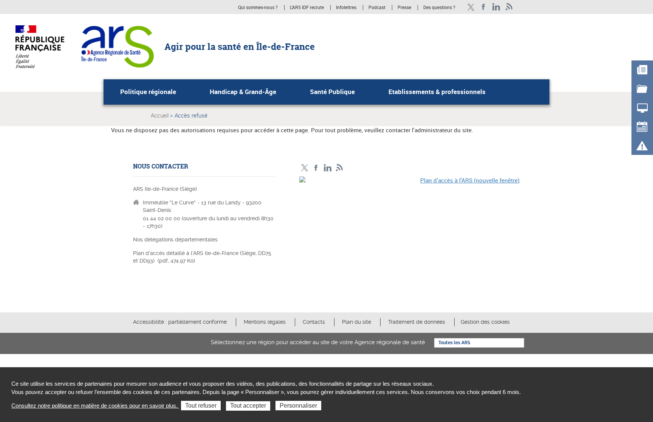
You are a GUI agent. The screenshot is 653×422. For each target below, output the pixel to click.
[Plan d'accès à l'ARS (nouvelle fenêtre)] (409, 228)
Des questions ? (439, 8)
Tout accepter (248, 405)
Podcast (376, 8)
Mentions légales (265, 322)
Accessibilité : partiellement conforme (180, 322)
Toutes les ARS (454, 342)
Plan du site (356, 322)
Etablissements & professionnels (437, 92)
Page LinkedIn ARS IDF (496, 7)
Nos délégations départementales (175, 240)
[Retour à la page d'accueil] (117, 46)
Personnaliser (298, 405)
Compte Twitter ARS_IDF (471, 7)
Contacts (314, 322)
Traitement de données (416, 322)
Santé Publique (332, 92)
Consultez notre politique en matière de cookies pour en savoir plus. (95, 405)
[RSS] (509, 7)
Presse (404, 8)
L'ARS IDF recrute (307, 8)
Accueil (160, 115)
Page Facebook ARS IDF (483, 7)
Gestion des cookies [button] (485, 322)
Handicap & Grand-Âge (243, 92)
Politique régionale (148, 92)
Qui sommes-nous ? (258, 8)
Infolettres (346, 8)
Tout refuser (201, 405)
